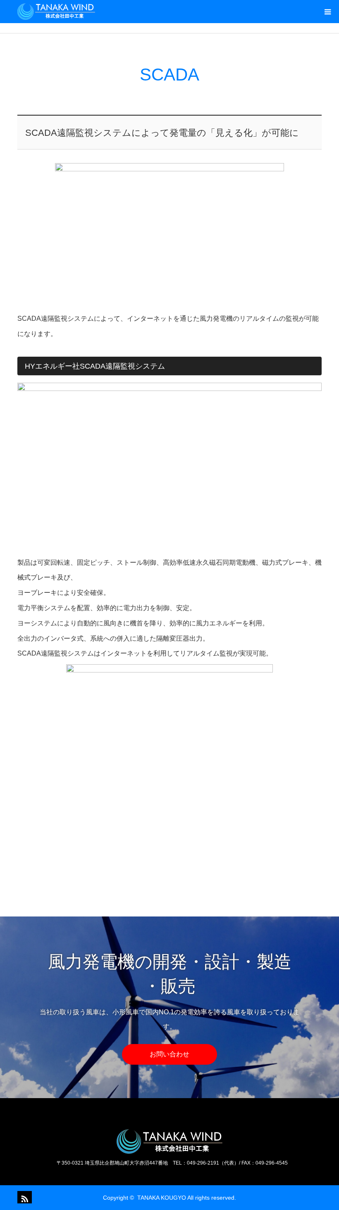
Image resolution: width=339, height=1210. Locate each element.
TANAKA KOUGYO (161, 1197)
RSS (23, 1197)
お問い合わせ (169, 1054)
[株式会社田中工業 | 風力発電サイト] (56, 11)
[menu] (327, 11)
